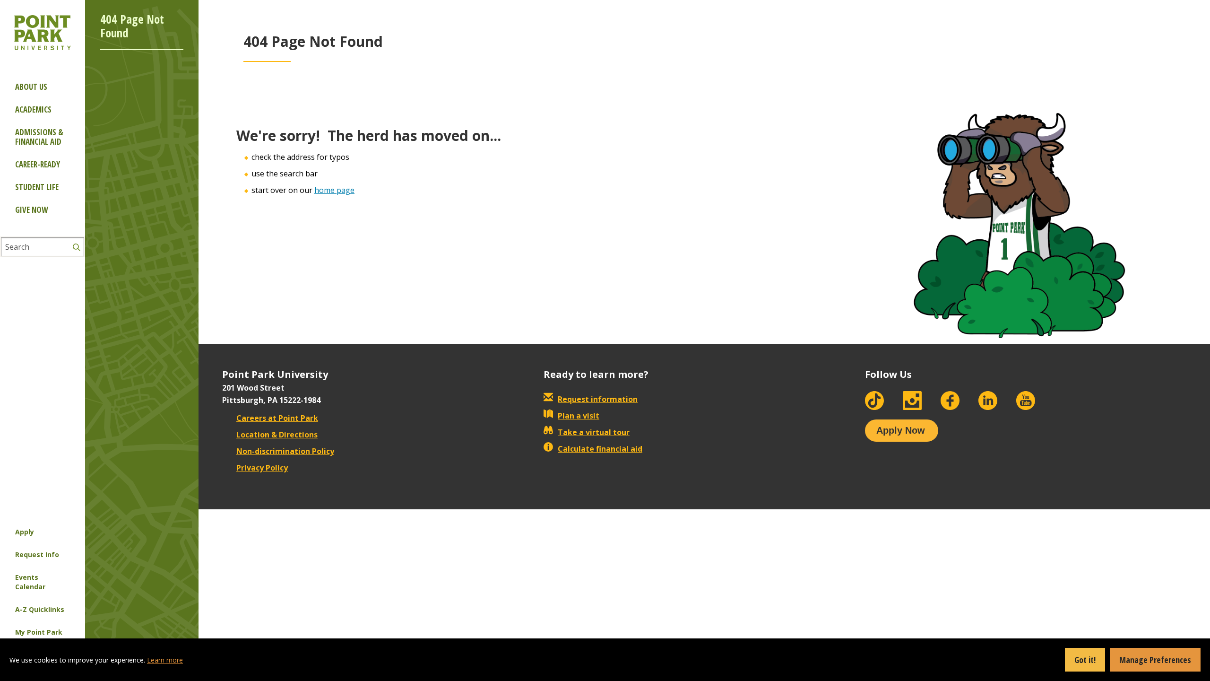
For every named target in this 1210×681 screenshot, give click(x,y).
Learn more (165, 659)
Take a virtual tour (594, 432)
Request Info (37, 554)
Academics (33, 109)
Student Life (37, 187)
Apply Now (900, 430)
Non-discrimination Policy (285, 451)
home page (334, 190)
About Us (31, 86)
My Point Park (38, 632)
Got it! (1085, 659)
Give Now (31, 209)
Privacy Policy (262, 468)
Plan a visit (578, 415)
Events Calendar (30, 582)
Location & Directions (277, 434)
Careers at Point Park (277, 418)
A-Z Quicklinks (39, 609)
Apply (24, 531)
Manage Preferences (1155, 659)
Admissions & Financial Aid (39, 137)
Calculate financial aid (600, 449)
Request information (598, 399)
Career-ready (37, 164)
